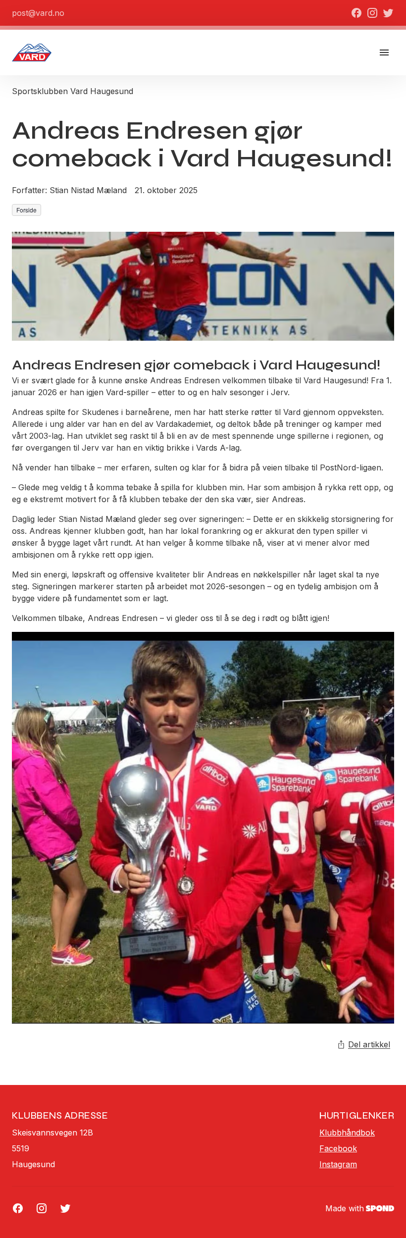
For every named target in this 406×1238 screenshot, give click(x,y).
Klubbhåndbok (347, 1132)
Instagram (338, 1164)
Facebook (338, 1148)
